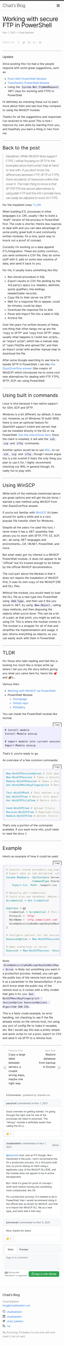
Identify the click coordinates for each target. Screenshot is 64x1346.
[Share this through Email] (40, 42)
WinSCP (41, 512)
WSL (47, 450)
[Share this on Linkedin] (29, 42)
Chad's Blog (14, 5)
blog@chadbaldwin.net (16, 1305)
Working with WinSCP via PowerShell (31, 690)
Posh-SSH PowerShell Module (27, 78)
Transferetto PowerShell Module (28, 82)
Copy (57, 724)
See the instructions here (34, 435)
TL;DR (37, 205)
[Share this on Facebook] (18, 42)
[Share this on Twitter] (23, 42)
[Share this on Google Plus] (34, 42)
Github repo (20, 703)
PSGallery (19, 707)
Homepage (20, 699)
